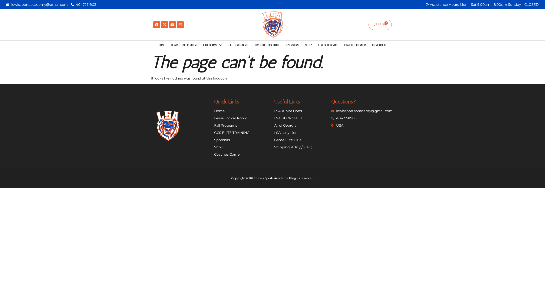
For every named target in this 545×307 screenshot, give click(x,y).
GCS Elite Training (267, 45)
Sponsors (292, 45)
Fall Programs (238, 45)
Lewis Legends (327, 45)
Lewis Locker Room (183, 45)
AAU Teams (210, 45)
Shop (308, 45)
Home (161, 45)
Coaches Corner (355, 45)
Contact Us (379, 45)
